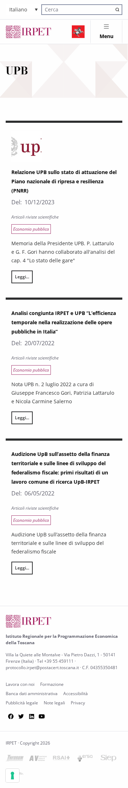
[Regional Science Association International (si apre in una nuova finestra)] (61, 759)
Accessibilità (75, 693)
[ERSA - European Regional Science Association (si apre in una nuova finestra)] (85, 759)
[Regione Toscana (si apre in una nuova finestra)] (78, 31)
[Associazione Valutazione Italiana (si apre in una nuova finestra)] (38, 759)
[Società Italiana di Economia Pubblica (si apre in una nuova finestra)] (108, 759)
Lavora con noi (20, 684)
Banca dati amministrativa (32, 693)
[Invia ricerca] (117, 9)
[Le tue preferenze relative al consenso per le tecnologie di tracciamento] (12, 775)
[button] (23, 9)
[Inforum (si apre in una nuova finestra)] (14, 759)
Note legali (54, 703)
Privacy (78, 703)
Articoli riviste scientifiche (35, 217)
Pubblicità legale (22, 703)
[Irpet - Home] (28, 31)
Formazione (52, 684)
